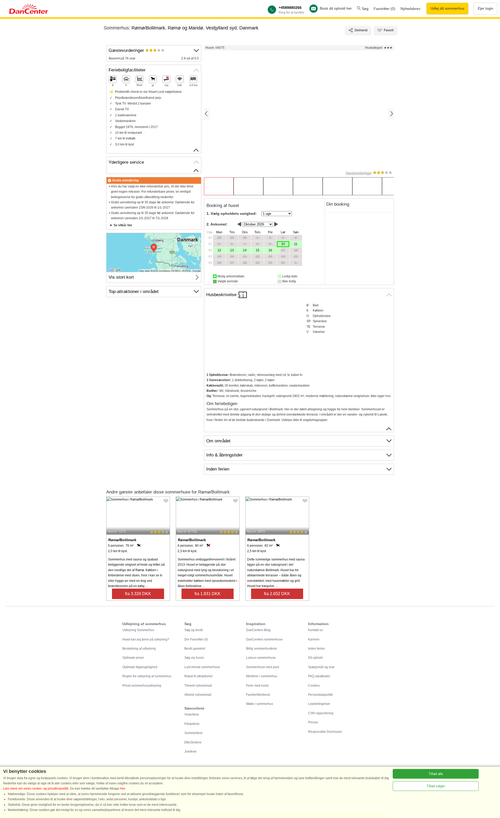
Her (122, 788)
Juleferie (190, 751)
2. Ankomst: (217, 224)
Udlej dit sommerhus (447, 8)
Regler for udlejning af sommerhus (146, 676)
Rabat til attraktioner (198, 676)
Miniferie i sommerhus (261, 676)
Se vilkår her (123, 225)
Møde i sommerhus (259, 704)
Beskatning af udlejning (139, 648)
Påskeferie (191, 724)
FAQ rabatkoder (319, 676)
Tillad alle (436, 774)
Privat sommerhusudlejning (141, 685)
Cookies (314, 685)
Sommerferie (193, 733)
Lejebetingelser (319, 704)
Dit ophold (315, 658)
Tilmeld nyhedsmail (198, 685)
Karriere (314, 639)
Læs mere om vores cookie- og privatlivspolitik (35, 788)
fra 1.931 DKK (208, 593)
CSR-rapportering (320, 713)
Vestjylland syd (221, 27)
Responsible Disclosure (325, 732)
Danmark (248, 27)
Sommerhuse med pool (262, 667)
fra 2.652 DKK (277, 593)
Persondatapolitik (320, 695)
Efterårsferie (193, 742)
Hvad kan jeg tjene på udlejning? (145, 639)
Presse (313, 722)
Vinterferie (191, 714)
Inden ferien (316, 648)
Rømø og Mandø (185, 27)
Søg (364, 9)
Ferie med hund (257, 685)
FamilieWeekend (258, 695)
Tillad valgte (436, 786)
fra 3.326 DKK (138, 593)
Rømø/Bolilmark (148, 27)
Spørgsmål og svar (321, 667)
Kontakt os (315, 630)
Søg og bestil (193, 630)
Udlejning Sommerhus (138, 630)
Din (196, 639)
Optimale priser (133, 658)
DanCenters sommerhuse (264, 639)
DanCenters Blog (258, 630)
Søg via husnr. (194, 658)
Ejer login (485, 8)
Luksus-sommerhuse (261, 658)
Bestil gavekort (194, 648)
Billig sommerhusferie (261, 648)
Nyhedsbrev (410, 9)
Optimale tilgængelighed (139, 667)
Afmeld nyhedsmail (197, 695)
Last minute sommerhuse (202, 667)
